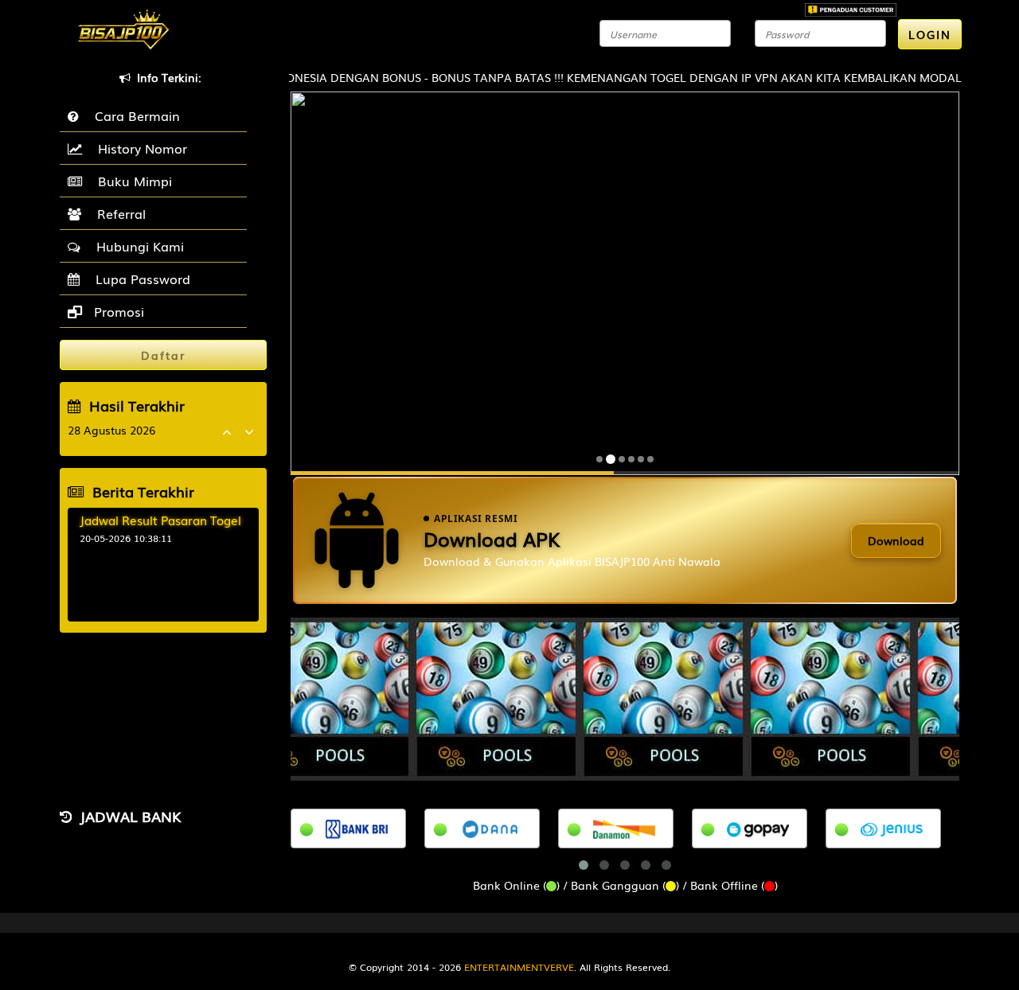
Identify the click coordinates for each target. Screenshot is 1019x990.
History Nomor (138, 148)
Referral (117, 213)
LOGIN (929, 34)
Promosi (117, 311)
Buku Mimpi (131, 180)
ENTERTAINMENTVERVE (519, 967)
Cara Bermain (133, 115)
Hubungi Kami (136, 245)
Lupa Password (139, 278)
